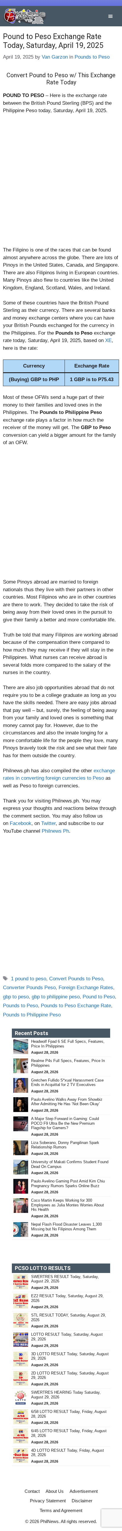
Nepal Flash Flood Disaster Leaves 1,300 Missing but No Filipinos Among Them (66, 1226)
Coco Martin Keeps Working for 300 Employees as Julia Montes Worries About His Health (67, 1205)
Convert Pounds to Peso (76, 979)
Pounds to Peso (92, 57)
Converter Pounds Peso (29, 987)
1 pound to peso (28, 979)
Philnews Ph (55, 831)
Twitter (48, 823)
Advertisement (84, 1491)
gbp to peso (16, 997)
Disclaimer (82, 1500)
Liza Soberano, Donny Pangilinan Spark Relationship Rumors (65, 1145)
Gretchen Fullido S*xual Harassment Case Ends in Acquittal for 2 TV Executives (67, 1082)
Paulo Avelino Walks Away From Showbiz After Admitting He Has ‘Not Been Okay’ (66, 1101)
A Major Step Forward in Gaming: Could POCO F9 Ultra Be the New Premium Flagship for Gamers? (65, 1123)
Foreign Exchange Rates (86, 987)
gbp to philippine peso (56, 997)
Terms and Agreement (61, 1510)
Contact (32, 1491)
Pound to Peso (99, 997)
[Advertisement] (61, 183)
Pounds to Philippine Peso (32, 1015)
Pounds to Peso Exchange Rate (76, 1005)
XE (108, 340)
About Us (55, 1491)
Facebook (20, 823)
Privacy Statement (48, 1500)
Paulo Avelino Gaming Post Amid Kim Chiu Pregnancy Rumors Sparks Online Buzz (68, 1183)
